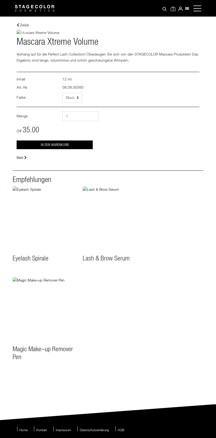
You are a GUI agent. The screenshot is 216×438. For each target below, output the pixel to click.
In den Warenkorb (55, 144)
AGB (121, 430)
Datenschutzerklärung (94, 430)
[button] (23, 32)
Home (23, 430)
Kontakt (41, 430)
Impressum (63, 430)
